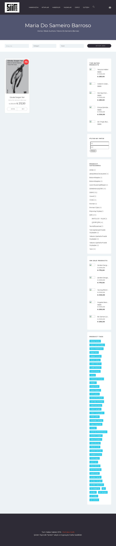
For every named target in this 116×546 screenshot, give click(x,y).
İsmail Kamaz (95, 469)
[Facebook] (50, 525)
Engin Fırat (94, 386)
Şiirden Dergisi (96, 481)
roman (92, 204)
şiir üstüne (94, 500)
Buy (23, 109)
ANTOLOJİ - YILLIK (98, 219)
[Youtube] (62, 525)
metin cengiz (95, 409)
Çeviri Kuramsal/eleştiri (97, 185)
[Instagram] (58, 525)
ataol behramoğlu (97, 345)
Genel (91, 196)
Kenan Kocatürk (97, 398)
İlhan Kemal (95, 466)
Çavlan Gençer (96, 451)
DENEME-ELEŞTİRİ (96, 189)
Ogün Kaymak (96, 424)
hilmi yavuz (95, 394)
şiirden (93, 492)
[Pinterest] (66, 525)
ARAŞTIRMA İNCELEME (97, 174)
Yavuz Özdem (96, 439)
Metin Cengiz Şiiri (97, 413)
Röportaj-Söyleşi (95, 211)
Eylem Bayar (95, 390)
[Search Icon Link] (94, 7)
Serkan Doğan (96, 435)
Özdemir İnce (96, 454)
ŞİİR (90, 215)
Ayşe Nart (94, 352)
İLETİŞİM (86, 7)
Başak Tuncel (95, 356)
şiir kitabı (94, 496)
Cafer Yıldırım (95, 364)
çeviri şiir (94, 462)
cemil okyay (95, 371)
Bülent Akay (95, 360)
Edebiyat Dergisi (97, 379)
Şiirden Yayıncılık (97, 485)
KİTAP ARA (99, 46)
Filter (93, 151)
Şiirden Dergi (95, 477)
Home (39, 31)
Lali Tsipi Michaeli (97, 401)
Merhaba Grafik (68, 532)
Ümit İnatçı (95, 458)
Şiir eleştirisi (95, 488)
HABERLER (56, 7)
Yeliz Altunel (95, 443)
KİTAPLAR (45, 7)
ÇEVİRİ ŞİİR (96, 222)
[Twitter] (54, 525)
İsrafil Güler (95, 473)
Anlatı (91, 170)
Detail (13, 109)
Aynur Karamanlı (96, 348)
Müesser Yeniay (96, 420)
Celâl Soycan (95, 367)
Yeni (91, 249)
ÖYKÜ (91, 200)
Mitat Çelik (94, 417)
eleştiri (93, 383)
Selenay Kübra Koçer (98, 432)
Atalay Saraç (95, 341)
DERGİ (77, 7)
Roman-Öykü (94, 207)
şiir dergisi (102, 492)
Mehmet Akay (96, 405)
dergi (93, 375)
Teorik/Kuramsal (95, 226)
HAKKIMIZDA (33, 7)
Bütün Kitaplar (94, 177)
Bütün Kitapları (94, 181)
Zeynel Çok (95, 447)
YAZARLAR (67, 7)
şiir (104, 488)
